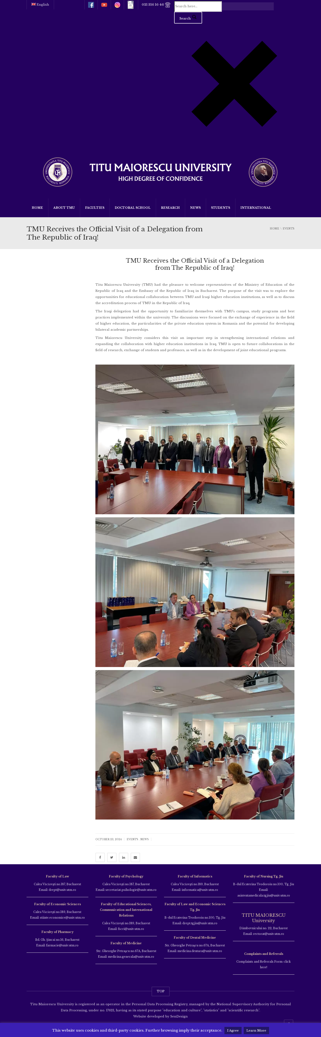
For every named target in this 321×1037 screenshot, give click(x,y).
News (195, 207)
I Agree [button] (233, 1031)
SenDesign (178, 1016)
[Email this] (135, 857)
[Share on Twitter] (112, 857)
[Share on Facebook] (100, 857)
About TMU (64, 207)
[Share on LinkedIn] (123, 857)
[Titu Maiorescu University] (160, 171)
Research (170, 207)
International (255, 207)
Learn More (256, 1031)
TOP (160, 991)
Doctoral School (133, 207)
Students (220, 207)
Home (37, 207)
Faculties (94, 207)
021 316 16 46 (153, 5)
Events (132, 839)
